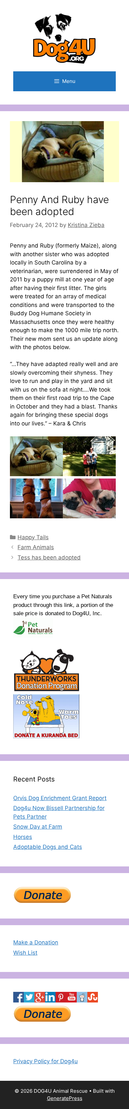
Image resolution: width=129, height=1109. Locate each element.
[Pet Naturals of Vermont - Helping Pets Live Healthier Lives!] (33, 636)
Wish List (25, 952)
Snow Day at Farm (37, 826)
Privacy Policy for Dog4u (45, 1061)
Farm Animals (36, 547)
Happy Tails (33, 537)
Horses (22, 837)
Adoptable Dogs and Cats (47, 847)
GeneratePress (64, 1098)
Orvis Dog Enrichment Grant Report (60, 798)
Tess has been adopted (49, 557)
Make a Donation (35, 942)
